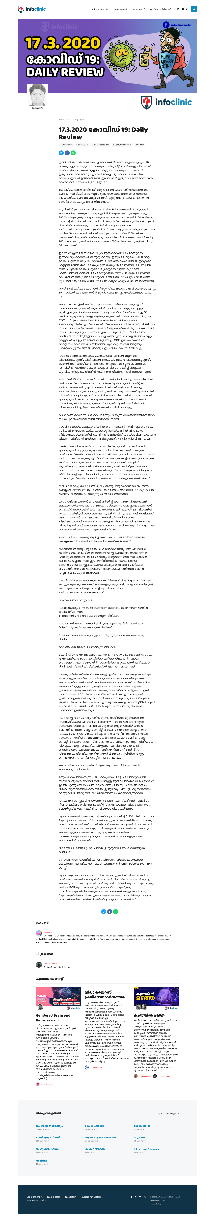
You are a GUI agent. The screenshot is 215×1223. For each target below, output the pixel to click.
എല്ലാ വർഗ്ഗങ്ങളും (167, 1113)
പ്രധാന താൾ (100, 9)
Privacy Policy (155, 1204)
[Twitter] (178, 9)
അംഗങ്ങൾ (139, 9)
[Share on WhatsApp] (73, 152)
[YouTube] (183, 9)
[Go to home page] (32, 9)
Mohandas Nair (145, 1076)
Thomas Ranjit (164, 1076)
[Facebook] (174, 9)
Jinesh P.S (48, 932)
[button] (194, 9)
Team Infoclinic (96, 1067)
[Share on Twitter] (61, 152)
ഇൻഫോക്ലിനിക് (160, 9)
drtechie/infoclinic (159, 1200)
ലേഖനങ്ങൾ (121, 9)
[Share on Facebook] (67, 152)
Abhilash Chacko (50, 964)
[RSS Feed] (187, 9)
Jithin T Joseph (47, 1084)
